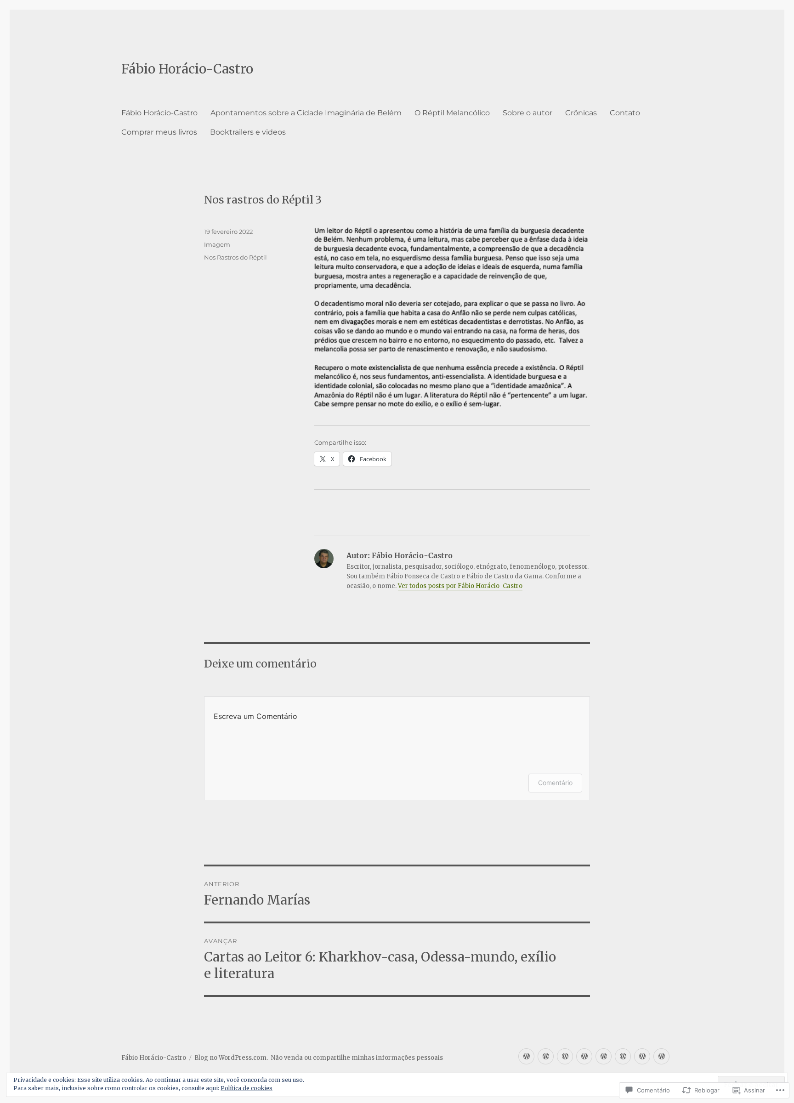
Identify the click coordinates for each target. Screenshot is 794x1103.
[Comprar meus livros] (642, 1056)
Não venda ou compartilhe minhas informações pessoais (357, 1058)
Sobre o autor (527, 112)
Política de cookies (246, 1088)
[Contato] (623, 1056)
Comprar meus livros (159, 132)
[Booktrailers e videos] (661, 1056)
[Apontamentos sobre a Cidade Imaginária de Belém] (546, 1056)
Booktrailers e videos (248, 132)
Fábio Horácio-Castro (187, 69)
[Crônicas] (604, 1056)
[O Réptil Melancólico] (565, 1056)
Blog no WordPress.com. (231, 1058)
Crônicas (581, 112)
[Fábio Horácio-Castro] (526, 1056)
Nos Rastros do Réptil (235, 257)
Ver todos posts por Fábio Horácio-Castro (460, 586)
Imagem (217, 244)
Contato (625, 112)
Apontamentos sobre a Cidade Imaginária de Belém (306, 112)
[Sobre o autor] (584, 1056)
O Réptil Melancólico (452, 112)
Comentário (555, 782)
